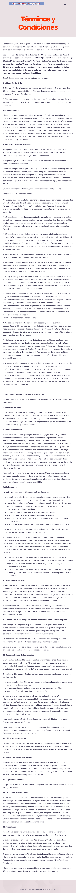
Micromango (40, 889)
